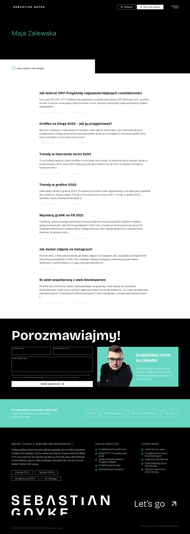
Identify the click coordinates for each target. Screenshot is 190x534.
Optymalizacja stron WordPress (156, 464)
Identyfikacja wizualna (111, 469)
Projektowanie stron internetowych (156, 454)
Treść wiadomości (20, 358)
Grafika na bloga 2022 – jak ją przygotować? (75, 124)
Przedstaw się (18, 348)
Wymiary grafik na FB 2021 (61, 215)
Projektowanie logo (109, 465)
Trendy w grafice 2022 (58, 185)
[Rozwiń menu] (174, 7)
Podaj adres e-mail (62, 348)
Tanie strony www (155, 449)
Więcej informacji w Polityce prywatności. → (63, 377)
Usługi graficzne (107, 443)
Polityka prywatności (167, 526)
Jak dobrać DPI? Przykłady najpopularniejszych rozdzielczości (90, 93)
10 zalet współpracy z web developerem (72, 280)
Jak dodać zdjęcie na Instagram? (65, 249)
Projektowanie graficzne (112, 449)
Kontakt (151, 526)
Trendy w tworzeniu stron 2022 (65, 154)
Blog (143, 526)
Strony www (150, 443)
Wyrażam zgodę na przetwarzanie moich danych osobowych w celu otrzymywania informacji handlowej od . (52, 376)
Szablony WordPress (156, 459)
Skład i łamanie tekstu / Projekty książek (111, 460)
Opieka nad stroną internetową (155, 470)
